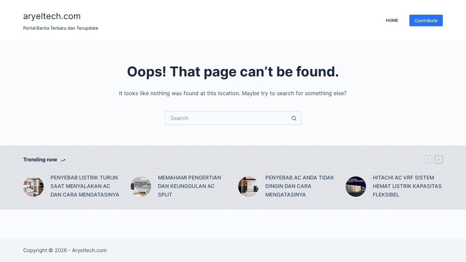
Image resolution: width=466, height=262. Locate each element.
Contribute (426, 20)
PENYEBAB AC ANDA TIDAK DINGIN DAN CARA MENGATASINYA (299, 186)
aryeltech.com (52, 16)
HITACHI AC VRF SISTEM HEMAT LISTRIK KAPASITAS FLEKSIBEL (407, 186)
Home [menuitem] (392, 20)
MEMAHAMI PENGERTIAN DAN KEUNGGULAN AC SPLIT (189, 186)
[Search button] (294, 118)
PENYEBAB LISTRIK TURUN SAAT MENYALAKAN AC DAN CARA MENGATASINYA (84, 186)
